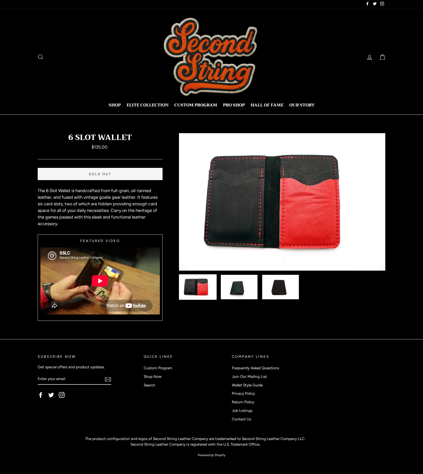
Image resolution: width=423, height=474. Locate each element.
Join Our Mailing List (249, 376)
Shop (115, 105)
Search (149, 385)
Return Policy (243, 402)
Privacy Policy (243, 393)
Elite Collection (147, 105)
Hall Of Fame (267, 105)
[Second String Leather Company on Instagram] (62, 395)
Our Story (302, 105)
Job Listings (242, 410)
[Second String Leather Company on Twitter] (51, 395)
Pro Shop (234, 105)
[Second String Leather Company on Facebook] (41, 395)
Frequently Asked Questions (255, 368)
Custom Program (195, 105)
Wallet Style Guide (247, 385)
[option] (282, 202)
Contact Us (241, 419)
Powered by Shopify (211, 455)
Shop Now (153, 376)
